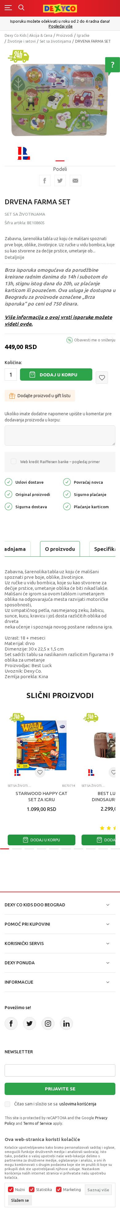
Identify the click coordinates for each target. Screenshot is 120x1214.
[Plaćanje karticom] (67, 506)
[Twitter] (29, 1023)
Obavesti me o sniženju (94, 340)
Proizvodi (64, 35)
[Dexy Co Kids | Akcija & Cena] (60, 8)
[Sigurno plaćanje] (67, 494)
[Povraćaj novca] (67, 481)
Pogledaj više (61, 26)
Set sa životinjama (55, 41)
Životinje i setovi (21, 41)
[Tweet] (60, 180)
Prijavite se (60, 1088)
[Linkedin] (66, 1023)
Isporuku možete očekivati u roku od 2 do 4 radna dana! (60, 21)
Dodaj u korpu (58, 374)
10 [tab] (115, 848)
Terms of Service (37, 1123)
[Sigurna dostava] (8, 506)
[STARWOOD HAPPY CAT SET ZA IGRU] (41, 745)
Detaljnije (14, 257)
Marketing (72, 1190)
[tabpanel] (60, 102)
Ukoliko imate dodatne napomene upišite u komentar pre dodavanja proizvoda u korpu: (58, 416)
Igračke (83, 35)
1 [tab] (60, 160)
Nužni (20, 1190)
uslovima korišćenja (77, 1103)
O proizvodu (60, 549)
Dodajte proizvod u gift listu (44, 395)
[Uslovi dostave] (8, 481)
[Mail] (75, 180)
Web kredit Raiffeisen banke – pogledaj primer (60, 462)
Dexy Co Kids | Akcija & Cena (28, 35)
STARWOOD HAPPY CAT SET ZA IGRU (41, 796)
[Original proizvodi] (8, 494)
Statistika (44, 1190)
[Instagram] (48, 1023)
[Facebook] (44, 180)
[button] (102, 377)
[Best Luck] (23, 152)
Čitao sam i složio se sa (55, 1104)
